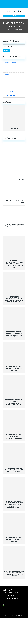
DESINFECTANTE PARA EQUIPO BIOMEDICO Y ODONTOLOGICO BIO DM (14, 436)
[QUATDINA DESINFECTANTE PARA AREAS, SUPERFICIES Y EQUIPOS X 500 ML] (14, 454)
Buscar (6, 50)
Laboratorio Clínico (9, 83)
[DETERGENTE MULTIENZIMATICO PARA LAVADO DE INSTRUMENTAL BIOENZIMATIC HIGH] (14, 283)
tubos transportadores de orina (15, 201)
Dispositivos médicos (10, 62)
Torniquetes (14, 128)
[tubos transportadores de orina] (14, 192)
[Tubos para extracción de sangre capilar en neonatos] (14, 215)
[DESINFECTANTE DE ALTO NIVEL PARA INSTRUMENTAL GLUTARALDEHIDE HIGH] (14, 386)
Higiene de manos (9, 79)
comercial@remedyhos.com (13, 598)
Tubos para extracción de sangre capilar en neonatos (14, 225)
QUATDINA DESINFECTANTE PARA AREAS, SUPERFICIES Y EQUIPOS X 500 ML (14, 469)
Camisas (21, 179)
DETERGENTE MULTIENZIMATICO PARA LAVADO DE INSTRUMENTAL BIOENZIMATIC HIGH (14, 299)
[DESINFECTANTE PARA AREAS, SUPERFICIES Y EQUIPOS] (14, 353)
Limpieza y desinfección (10, 95)
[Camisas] (14, 170)
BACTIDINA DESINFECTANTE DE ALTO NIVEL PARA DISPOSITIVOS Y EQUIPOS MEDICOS (14, 573)
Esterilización (7, 70)
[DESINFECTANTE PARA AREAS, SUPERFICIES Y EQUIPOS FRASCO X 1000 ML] (14, 318)
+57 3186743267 (9, 595)
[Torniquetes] (14, 115)
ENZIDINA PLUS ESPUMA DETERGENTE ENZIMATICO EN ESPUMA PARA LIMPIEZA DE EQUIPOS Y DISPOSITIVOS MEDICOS (14, 504)
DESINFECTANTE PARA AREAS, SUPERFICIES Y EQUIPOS (14, 368)
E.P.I (5, 66)
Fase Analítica (9, 87)
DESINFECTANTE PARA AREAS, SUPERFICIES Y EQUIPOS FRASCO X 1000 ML (14, 334)
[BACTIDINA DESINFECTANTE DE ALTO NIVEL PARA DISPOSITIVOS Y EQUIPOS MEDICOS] (14, 557)
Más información (14, 256)
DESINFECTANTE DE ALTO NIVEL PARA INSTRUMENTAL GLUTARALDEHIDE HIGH (14, 402)
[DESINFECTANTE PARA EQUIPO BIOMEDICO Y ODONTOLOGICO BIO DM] (14, 421)
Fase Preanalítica (10, 91)
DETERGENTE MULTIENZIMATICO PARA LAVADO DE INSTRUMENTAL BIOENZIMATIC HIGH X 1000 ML (14, 264)
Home (7, 29)
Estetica (6, 74)
